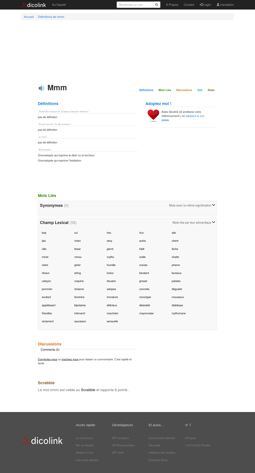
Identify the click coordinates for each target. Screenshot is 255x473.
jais (44, 240)
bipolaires (80, 305)
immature (112, 297)
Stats (211, 90)
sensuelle (112, 321)
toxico (110, 273)
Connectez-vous (47, 359)
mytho (110, 257)
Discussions (184, 90)
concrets (144, 289)
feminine (79, 297)
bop (44, 232)
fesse (77, 249)
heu (109, 232)
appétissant (48, 305)
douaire (111, 281)
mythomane (179, 313)
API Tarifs (118, 452)
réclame (79, 289)
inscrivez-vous (70, 359)
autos (142, 240)
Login (207, 4)
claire (45, 265)
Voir (200, 90)
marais (143, 265)
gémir (110, 249)
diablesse (177, 305)
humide (111, 265)
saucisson (80, 321)
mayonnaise (146, 313)
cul (76, 232)
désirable (144, 305)
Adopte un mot (84, 452)
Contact (189, 4)
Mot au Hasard (84, 445)
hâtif (141, 249)
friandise (47, 313)
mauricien (112, 313)
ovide (142, 257)
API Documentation (123, 445)
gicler (77, 265)
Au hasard (59, 4)
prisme (176, 265)
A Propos (172, 4)
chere (175, 240)
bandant (144, 273)
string (77, 273)
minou (78, 257)
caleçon (46, 281)
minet (45, 257)
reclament (48, 321)
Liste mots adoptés (87, 460)
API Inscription (120, 438)
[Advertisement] (127, 50)
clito (44, 249)
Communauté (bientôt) (162, 438)
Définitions (146, 90)
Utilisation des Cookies (162, 452)
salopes (111, 289)
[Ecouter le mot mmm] (41, 88)
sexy (109, 240)
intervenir (79, 313)
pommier (47, 289)
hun (141, 232)
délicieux (112, 305)
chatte (175, 257)
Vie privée (154, 445)
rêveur (45, 273)
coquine (79, 281)
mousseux (178, 297)
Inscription (227, 4)
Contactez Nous (158, 460)
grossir (143, 281)
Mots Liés (164, 90)
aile (174, 232)
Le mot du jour (84, 438)
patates (176, 281)
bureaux (176, 273)
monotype (145, 297)
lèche (175, 249)
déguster (177, 289)
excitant (46, 297)
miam (77, 240)
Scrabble (88, 389)
